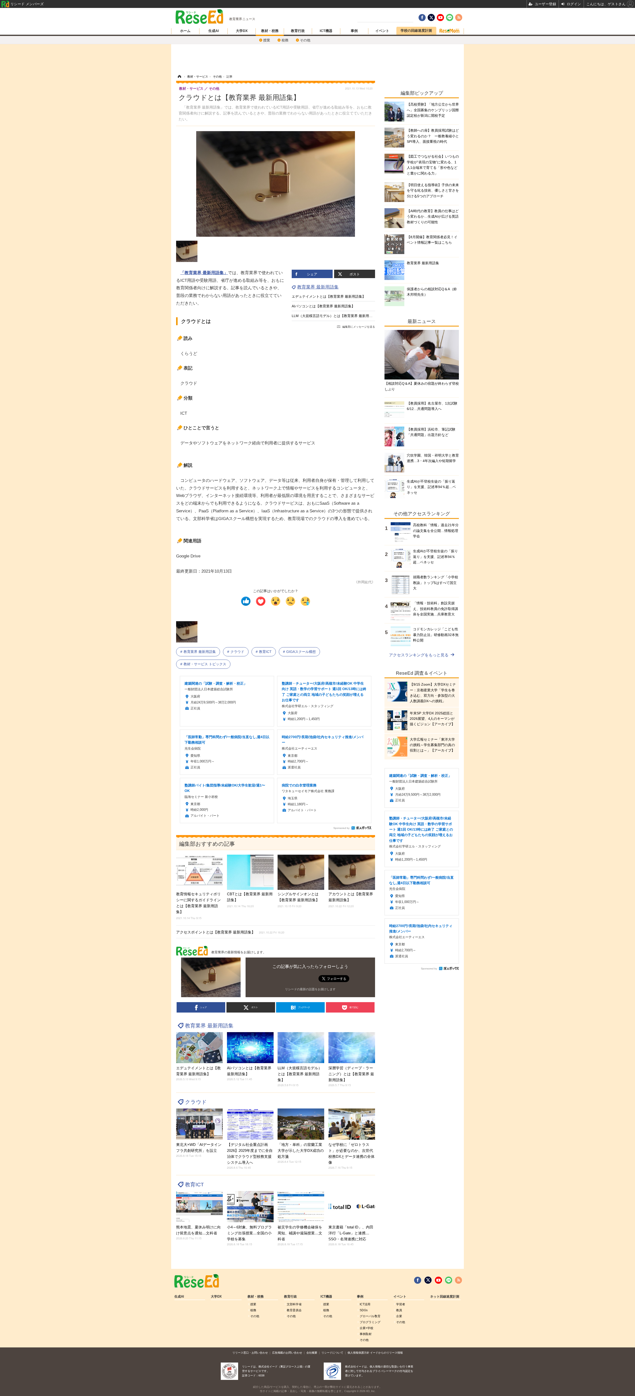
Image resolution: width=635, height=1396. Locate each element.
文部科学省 (294, 1304)
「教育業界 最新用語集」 (204, 272)
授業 (266, 40)
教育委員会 (294, 1310)
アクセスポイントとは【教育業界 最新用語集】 (230, 932)
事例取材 (366, 1334)
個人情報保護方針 (358, 1352)
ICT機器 (326, 31)
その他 (305, 40)
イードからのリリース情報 (386, 1352)
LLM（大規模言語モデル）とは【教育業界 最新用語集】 (336, 316)
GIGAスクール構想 (301, 652)
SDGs (364, 1310)
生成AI (213, 31)
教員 (399, 1310)
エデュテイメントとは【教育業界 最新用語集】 (329, 296)
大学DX (242, 31)
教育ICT (265, 652)
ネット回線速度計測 (444, 1296)
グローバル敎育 (370, 1316)
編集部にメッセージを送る (358, 326)
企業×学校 (366, 1328)
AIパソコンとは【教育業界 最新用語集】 (323, 306)
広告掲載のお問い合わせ (287, 1352)
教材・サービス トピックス (205, 664)
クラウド (237, 652)
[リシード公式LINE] (448, 1280)
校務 (285, 40)
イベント (382, 31)
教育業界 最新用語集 (318, 287)
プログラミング (370, 1322)
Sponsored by (341, 828)
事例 (354, 31)
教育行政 (298, 31)
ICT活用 (365, 1304)
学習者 (400, 1304)
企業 (399, 1316)
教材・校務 (270, 31)
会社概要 (311, 1352)
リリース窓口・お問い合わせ (250, 1352)
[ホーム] (179, 76)
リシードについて (332, 1352)
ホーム (185, 31)
